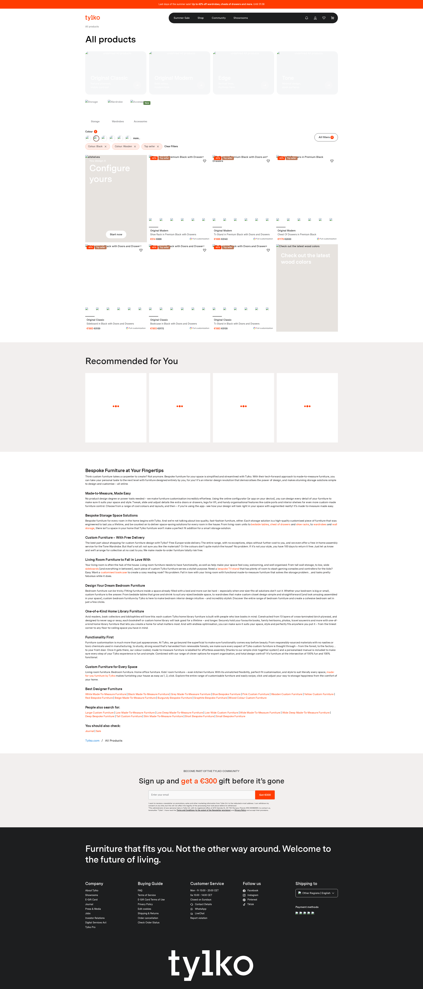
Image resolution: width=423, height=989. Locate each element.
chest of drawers (280, 524)
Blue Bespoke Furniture (226, 694)
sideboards (92, 568)
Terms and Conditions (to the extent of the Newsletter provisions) (204, 810)
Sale (98, 731)
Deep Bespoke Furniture (100, 716)
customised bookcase (114, 572)
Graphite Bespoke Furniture (210, 697)
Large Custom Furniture (99, 712)
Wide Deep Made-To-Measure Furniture (306, 712)
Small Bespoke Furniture (230, 716)
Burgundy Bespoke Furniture (175, 697)
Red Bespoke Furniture (99, 697)
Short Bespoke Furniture (199, 716)
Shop (201, 17)
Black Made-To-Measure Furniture (148, 694)
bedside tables (260, 524)
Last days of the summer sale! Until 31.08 (211, 4)
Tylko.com (92, 740)
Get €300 (265, 794)
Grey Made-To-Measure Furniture (191, 694)
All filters (326, 137)
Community (219, 17)
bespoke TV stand (228, 568)
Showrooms (241, 17)
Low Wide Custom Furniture (221, 712)
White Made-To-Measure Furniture (105, 694)
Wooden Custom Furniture (286, 694)
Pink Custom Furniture (255, 694)
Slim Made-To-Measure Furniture (163, 716)
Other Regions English (316, 893)
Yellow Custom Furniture (318, 694)
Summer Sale (182, 17)
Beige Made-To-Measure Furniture (135, 697)
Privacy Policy (240, 810)
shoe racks (302, 524)
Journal (89, 731)
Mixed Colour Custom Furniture (247, 697)
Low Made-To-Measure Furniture (135, 712)
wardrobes (319, 524)
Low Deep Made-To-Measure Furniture (180, 712)
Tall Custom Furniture (129, 716)
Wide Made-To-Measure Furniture (260, 712)
